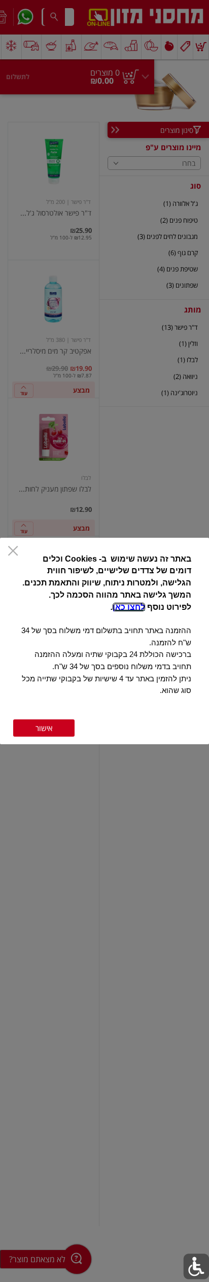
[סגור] (13, 551)
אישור (44, 728)
